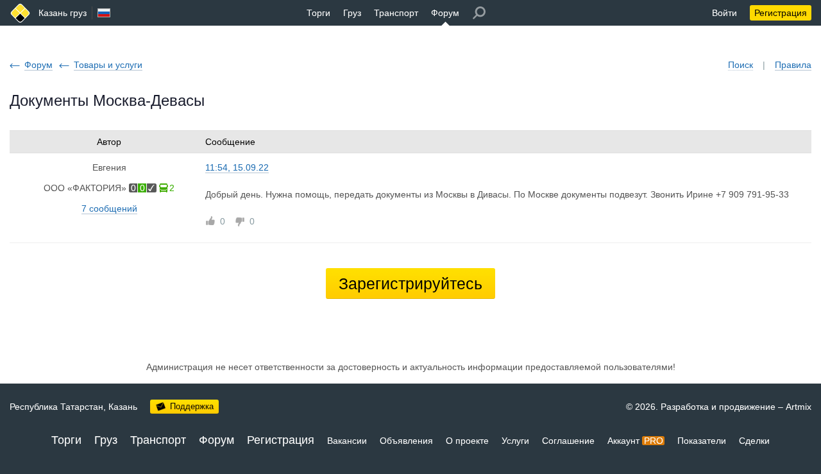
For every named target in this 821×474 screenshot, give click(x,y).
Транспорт (396, 13)
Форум (445, 13)
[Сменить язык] (103, 12)
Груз (352, 13)
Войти (724, 13)
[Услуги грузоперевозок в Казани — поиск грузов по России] (20, 13)
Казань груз (62, 13)
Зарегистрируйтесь (410, 283)
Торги (318, 13)
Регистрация (780, 13)
